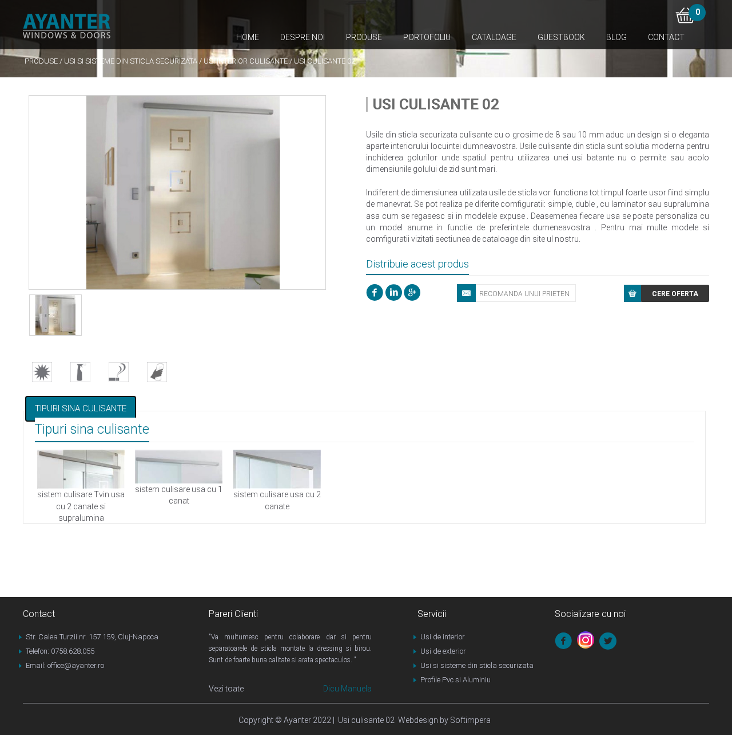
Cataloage (494, 37)
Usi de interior (442, 636)
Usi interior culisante (246, 61)
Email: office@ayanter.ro (65, 665)
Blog (616, 37)
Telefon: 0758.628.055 (60, 651)
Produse (364, 37)
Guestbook (561, 37)
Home (247, 37)
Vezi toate (226, 688)
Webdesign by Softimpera (443, 720)
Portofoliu (427, 37)
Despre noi (302, 37)
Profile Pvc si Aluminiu (455, 679)
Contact (666, 37)
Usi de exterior (443, 651)
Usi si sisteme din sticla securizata (130, 61)
